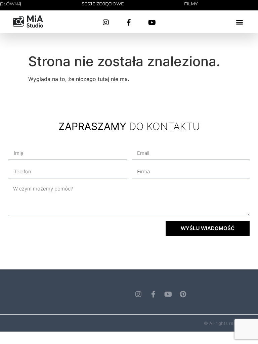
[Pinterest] (182, 294)
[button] (239, 22)
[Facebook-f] (129, 22)
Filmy (191, 3)
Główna (10, 3)
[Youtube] (152, 22)
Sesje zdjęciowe (103, 3)
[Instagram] (106, 22)
